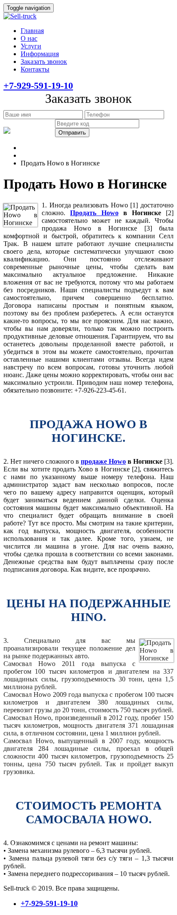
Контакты (35, 69)
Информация (40, 53)
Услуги (31, 46)
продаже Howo (103, 461)
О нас (29, 38)
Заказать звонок (44, 61)
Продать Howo (94, 212)
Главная (32, 30)
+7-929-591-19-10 (38, 85)
